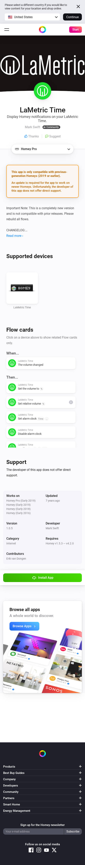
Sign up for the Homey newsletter (42, 825)
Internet (11, 543)
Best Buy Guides (14, 773)
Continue (72, 17)
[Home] (42, 29)
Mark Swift (52, 528)
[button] (32, 17)
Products (9, 766)
